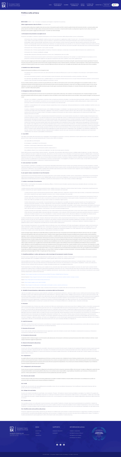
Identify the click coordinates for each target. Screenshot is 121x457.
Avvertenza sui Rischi (75, 437)
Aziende (37, 433)
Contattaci (38, 435)
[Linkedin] (64, 444)
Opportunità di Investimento (58, 5)
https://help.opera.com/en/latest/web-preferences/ (37, 279)
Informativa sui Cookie (75, 435)
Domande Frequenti (58, 430)
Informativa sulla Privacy (76, 433)
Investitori (38, 430)
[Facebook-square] (57, 444)
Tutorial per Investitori (90, 5)
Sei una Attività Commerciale (74, 5)
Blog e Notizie (82, 5)
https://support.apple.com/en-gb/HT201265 (35, 282)
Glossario (55, 433)
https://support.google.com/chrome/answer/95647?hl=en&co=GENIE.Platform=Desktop (47, 274)
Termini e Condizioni (75, 430)
